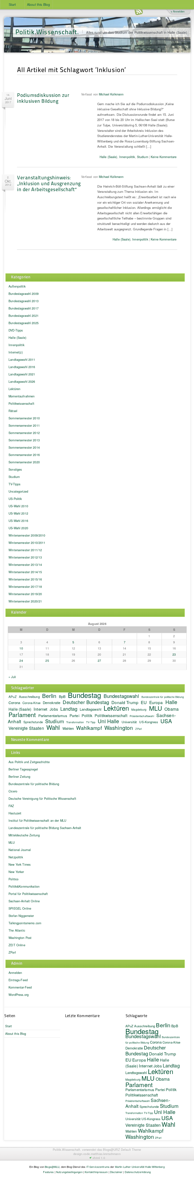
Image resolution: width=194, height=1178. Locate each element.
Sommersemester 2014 (24, 447)
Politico (13, 879)
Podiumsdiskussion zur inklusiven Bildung (43, 97)
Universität (129, 722)
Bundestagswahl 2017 (24, 308)
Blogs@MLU (52, 1167)
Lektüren (14, 389)
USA (166, 721)
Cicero (13, 791)
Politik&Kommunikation (24, 886)
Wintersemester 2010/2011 (27, 543)
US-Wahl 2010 (18, 506)
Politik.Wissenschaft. (47, 31)
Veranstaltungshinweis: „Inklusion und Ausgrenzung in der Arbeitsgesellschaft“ (49, 183)
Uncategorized (18, 491)
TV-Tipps (14, 484)
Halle (171, 701)
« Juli (12, 677)
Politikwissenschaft (21, 403)
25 (47, 660)
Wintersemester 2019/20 (25, 594)
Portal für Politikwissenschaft (28, 894)
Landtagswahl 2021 (22, 374)
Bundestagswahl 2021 (24, 316)
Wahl (53, 727)
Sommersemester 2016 (24, 455)
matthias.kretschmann (106, 1154)
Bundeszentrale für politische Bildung (162, 697)
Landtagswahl (90, 709)
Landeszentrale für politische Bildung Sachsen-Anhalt (45, 828)
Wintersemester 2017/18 (25, 587)
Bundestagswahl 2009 (24, 294)
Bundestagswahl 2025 (24, 323)
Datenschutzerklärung (138, 1172)
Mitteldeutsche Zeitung (24, 835)
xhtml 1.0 (99, 1158)
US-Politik (15, 499)
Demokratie (51, 702)
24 (21, 660)
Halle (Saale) (108, 157)
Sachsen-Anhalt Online (24, 901)
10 (21, 648)
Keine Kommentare (163, 157)
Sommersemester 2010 (24, 418)
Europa (156, 702)
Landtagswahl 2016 (22, 367)
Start (12, 4)
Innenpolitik (127, 157)
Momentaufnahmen (22, 396)
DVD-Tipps (16, 330)
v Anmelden (178, 11)
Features (48, 1172)
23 (174, 654)
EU (144, 702)
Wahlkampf (89, 727)
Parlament (22, 714)
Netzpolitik (16, 857)
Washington (118, 727)
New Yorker (16, 872)
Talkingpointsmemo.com (25, 923)
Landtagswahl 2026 (22, 381)
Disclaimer (116, 1172)
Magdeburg (138, 709)
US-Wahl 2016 (18, 521)
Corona (14, 702)
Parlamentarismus (52, 715)
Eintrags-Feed (18, 980)
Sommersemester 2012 (24, 433)
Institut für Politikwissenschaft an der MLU (37, 820)
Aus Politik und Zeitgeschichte (29, 762)
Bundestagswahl (121, 695)
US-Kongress (148, 722)
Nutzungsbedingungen (69, 1172)
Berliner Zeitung (19, 776)
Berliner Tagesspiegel (23, 769)
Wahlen (68, 728)
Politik (87, 715)
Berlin (49, 696)
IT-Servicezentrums (98, 1167)
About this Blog (38, 4)
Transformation (75, 722)
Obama (171, 709)
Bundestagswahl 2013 (24, 301)
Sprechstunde (33, 722)
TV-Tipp (90, 722)
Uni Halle (108, 721)
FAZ (11, 806)
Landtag (68, 708)
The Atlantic (17, 930)
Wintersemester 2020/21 (25, 601)
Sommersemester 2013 (24, 440)
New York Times (20, 864)
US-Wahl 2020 (18, 528)
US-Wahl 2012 (18, 513)
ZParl (138, 729)
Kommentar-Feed (20, 987)
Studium (142, 157)
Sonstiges (15, 469)
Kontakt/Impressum (96, 1172)
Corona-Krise (31, 703)
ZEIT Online (17, 945)
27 (99, 660)
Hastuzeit (15, 813)
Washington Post (20, 938)
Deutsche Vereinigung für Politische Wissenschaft (42, 798)
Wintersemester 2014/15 (25, 572)
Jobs (54, 709)
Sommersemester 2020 (24, 462)
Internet (40, 709)
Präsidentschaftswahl (142, 716)
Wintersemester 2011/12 (25, 550)
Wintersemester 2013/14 (25, 565)
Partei (74, 715)
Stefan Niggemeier (21, 916)
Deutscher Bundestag (86, 702)
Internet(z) (16, 352)
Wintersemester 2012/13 (25, 557)
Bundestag (84, 695)
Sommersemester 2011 (24, 425)
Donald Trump (162, 1054)
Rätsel (13, 411)
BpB (62, 696)
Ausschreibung (29, 696)
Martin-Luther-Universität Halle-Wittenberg (140, 1167)
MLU (155, 708)
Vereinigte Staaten (26, 728)
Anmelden (15, 973)
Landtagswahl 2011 (22, 359)
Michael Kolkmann (111, 94)
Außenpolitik (17, 286)
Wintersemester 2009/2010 (27, 535)
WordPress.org (19, 995)
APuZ (13, 696)
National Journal (20, 850)
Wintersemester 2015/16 (25, 579)
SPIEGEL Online (20, 908)
